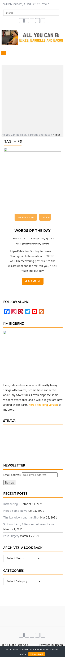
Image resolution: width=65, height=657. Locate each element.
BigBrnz (46, 217)
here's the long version (43, 405)
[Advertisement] (32, 97)
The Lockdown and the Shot (21, 517)
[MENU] (3, 52)
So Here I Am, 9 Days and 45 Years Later (28, 524)
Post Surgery (11, 536)
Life (23, 238)
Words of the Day (33, 230)
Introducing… (11, 504)
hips (48, 238)
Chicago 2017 (37, 238)
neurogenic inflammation (28, 243)
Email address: (12, 475)
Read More (32, 281)
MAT (53, 238)
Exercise (17, 238)
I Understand (37, 654)
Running (45, 243)
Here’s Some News (15, 511)
